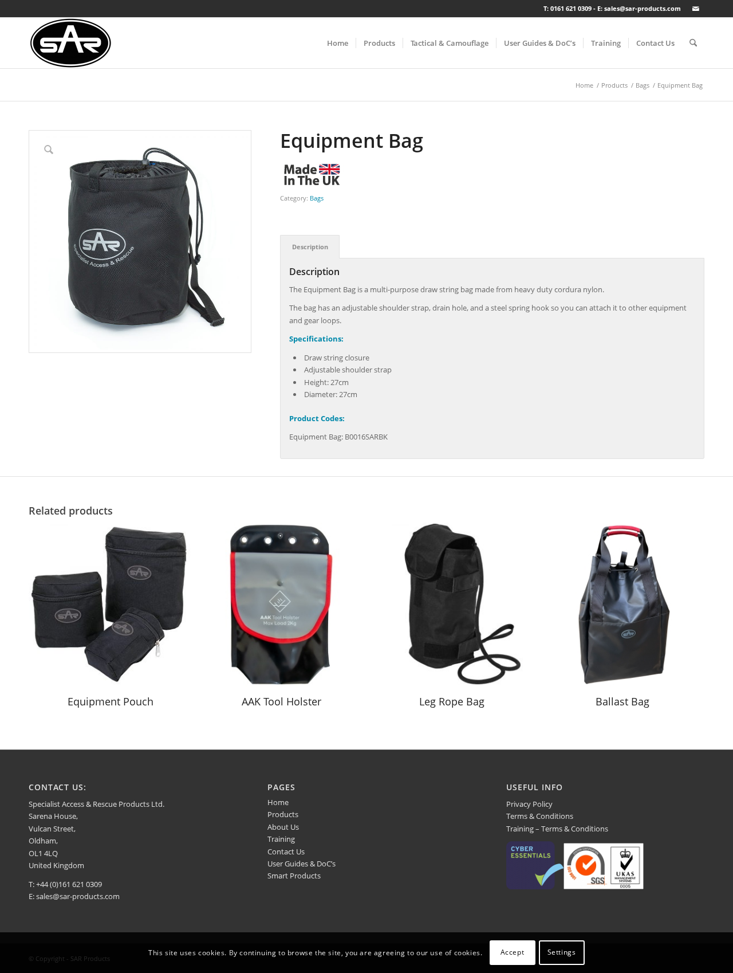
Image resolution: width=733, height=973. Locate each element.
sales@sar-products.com (78, 896)
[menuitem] (338, 43)
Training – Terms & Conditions (557, 828)
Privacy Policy (529, 804)
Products (282, 814)
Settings (561, 953)
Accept (513, 953)
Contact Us (286, 851)
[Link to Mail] (695, 8)
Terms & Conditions (539, 816)
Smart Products (294, 875)
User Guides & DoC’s (301, 863)
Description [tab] (310, 246)
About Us (283, 827)
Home (278, 802)
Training (281, 839)
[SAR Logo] (71, 43)
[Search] (693, 43)
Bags (317, 198)
